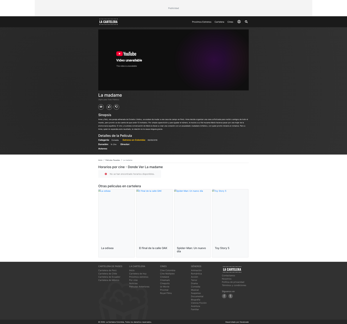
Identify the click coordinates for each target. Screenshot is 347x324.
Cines (230, 21)
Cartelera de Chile (107, 273)
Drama (194, 283)
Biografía (195, 299)
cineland (164, 276)
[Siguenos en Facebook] (224, 296)
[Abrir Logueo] (239, 22)
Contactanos (228, 275)
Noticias (133, 283)
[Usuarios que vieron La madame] (101, 107)
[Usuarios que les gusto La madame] (109, 107)
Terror (194, 280)
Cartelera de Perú (107, 270)
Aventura (195, 306)
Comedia (195, 286)
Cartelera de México (108, 280)
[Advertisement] (173, 8)
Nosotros (226, 278)
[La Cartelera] (108, 21)
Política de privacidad (233, 282)
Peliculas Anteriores (139, 286)
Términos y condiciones (234, 285)
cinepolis (165, 283)
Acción (194, 276)
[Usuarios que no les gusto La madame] (116, 107)
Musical (195, 289)
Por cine (133, 280)
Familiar (195, 309)
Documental (197, 296)
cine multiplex (167, 273)
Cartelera (219, 21)
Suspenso (196, 293)
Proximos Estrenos (201, 21)
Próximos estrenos (138, 276)
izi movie (164, 286)
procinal (164, 289)
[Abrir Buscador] (246, 21)
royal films (166, 293)
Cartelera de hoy (138, 273)
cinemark (165, 280)
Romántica (196, 273)
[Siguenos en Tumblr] (230, 296)
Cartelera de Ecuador (109, 276)
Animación (196, 270)
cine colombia (167, 270)
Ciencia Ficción (199, 302)
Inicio (132, 270)
